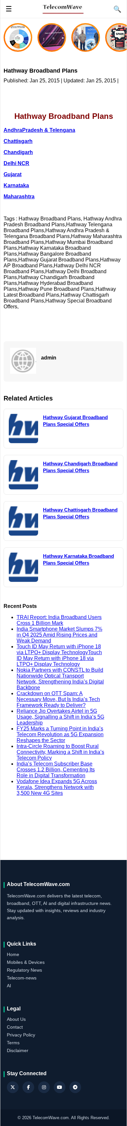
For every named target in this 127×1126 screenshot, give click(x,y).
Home (13, 954)
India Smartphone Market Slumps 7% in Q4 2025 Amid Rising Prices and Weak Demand (59, 634)
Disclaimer (17, 1050)
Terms (13, 1042)
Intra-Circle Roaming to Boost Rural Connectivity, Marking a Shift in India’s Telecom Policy (60, 752)
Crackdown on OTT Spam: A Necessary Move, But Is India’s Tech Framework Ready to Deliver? (58, 699)
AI (9, 985)
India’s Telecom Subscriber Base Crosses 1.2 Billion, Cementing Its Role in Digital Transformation (56, 769)
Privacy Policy (21, 1034)
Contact (15, 1027)
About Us (16, 1019)
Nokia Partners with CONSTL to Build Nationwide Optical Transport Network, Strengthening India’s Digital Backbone (60, 678)
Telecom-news (21, 977)
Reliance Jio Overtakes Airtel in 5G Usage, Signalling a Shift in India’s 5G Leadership (60, 716)
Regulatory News (24, 970)
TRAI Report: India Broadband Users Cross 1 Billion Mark (59, 620)
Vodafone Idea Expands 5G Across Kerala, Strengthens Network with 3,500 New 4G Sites (57, 787)
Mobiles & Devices (26, 962)
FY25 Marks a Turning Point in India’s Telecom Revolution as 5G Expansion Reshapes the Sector (60, 734)
